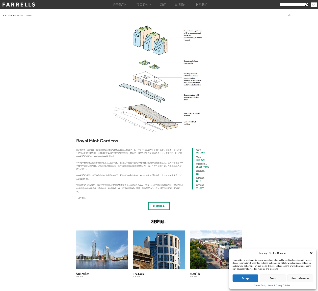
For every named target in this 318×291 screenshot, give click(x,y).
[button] (311, 253)
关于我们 (119, 4)
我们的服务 (159, 206)
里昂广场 (195, 273)
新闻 (163, 4)
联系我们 (202, 4)
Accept (245, 278)
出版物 (179, 4)
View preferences (300, 278)
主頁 (4, 15)
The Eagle (139, 273)
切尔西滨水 (82, 273)
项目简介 (142, 4)
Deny (273, 278)
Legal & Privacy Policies (279, 285)
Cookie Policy (260, 285)
